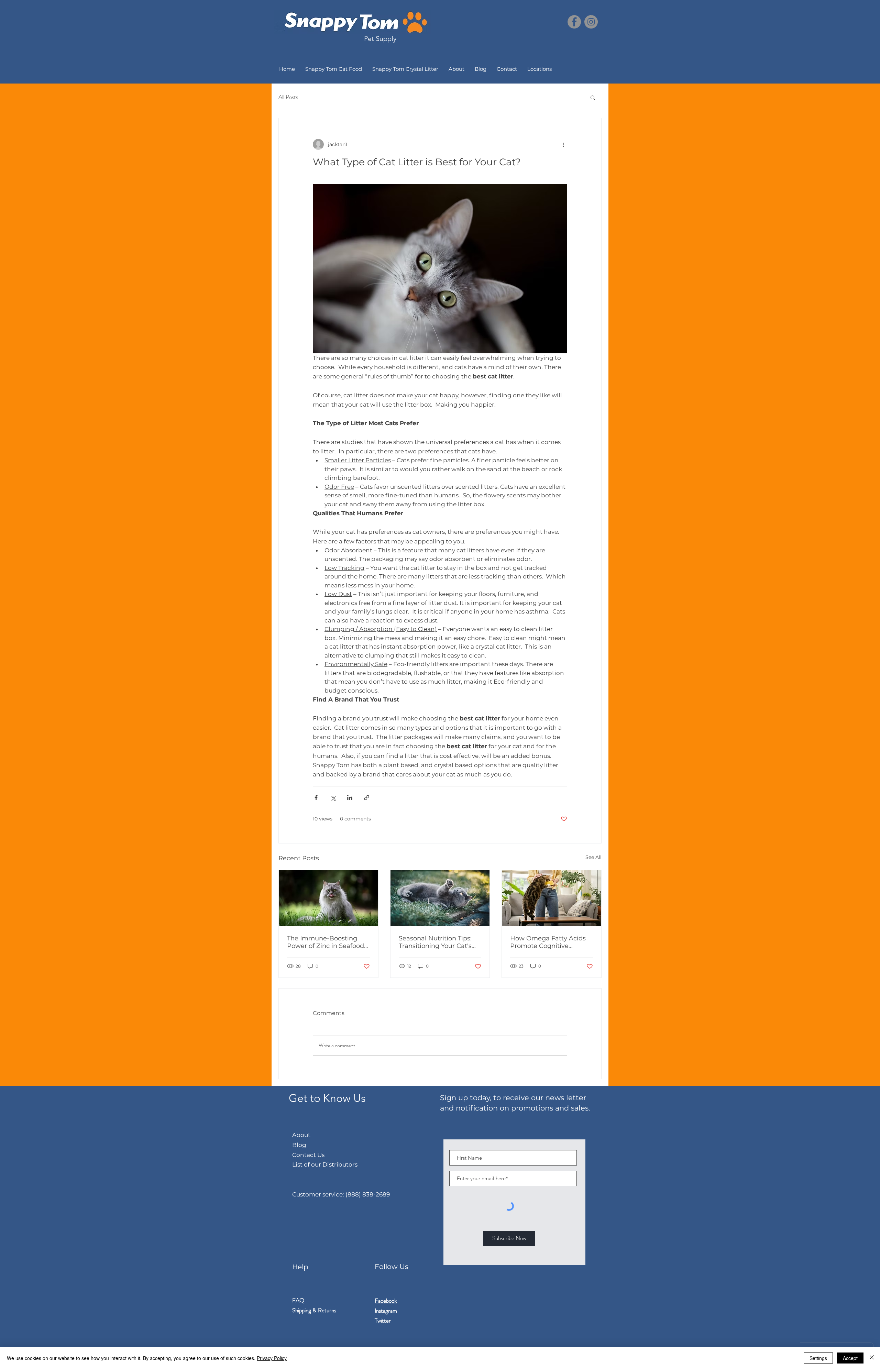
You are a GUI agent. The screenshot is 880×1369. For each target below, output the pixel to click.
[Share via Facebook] (316, 797)
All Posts (288, 97)
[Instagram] (591, 22)
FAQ (298, 1300)
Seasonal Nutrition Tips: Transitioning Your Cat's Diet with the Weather (435, 942)
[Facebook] (574, 22)
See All (593, 857)
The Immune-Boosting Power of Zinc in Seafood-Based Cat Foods (326, 942)
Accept (850, 1358)
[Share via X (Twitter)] (333, 797)
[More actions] (563, 144)
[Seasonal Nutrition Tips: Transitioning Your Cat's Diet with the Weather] (440, 898)
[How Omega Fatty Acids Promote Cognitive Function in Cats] (551, 898)
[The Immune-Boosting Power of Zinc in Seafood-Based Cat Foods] (328, 898)
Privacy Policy (272, 1358)
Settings (818, 1358)
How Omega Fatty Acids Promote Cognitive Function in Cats (548, 942)
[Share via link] (366, 797)
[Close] (872, 1358)
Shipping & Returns (315, 1310)
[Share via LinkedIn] (349, 797)
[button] (593, 97)
